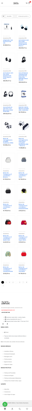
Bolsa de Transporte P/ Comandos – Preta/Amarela (23, 206)
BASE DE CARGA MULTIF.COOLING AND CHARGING (24, 108)
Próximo (3, 285)
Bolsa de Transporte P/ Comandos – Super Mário (23, 238)
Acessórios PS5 (7, 38)
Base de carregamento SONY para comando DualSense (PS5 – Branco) (23, 142)
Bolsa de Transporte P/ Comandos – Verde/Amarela (8, 269)
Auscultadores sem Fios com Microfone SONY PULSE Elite (8, 109)
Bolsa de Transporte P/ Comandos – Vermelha (23, 269)
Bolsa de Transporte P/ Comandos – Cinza (23, 175)
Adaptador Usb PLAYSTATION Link (8, 41)
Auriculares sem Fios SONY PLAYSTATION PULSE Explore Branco (24, 43)
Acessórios (6, 171)
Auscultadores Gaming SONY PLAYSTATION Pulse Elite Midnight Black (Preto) (23, 76)
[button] (29, 3)
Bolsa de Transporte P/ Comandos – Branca (7, 175)
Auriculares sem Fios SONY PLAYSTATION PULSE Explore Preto (8, 75)
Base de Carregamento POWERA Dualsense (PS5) (8, 141)
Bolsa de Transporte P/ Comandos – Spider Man (7, 238)
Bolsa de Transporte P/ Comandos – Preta (7, 206)
